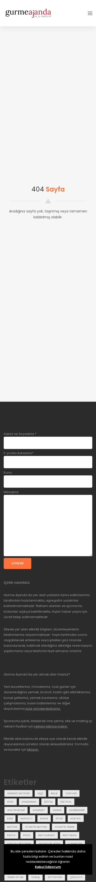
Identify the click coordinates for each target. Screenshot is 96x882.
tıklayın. (33, 749)
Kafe (10, 818)
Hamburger (77, 810)
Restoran (70, 835)
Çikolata (76, 877)
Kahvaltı (26, 818)
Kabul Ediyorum (48, 867)
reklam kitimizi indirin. (50, 726)
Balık (54, 793)
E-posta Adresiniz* (18, 453)
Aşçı (40, 793)
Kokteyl (75, 818)
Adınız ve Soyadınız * (20, 434)
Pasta (11, 835)
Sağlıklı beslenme (19, 843)
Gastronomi (16, 810)
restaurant (46, 835)
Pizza (27, 835)
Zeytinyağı (55, 877)
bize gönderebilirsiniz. (43, 708)
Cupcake (71, 793)
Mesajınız (11, 492)
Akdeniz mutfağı (18, 793)
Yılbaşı (35, 877)
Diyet (10, 801)
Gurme (57, 810)
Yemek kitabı (15, 877)
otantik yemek (64, 827)
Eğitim (48, 801)
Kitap (59, 818)
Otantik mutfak (36, 827)
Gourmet (38, 810)
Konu (8, 472)
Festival (66, 801)
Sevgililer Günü (49, 843)
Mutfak (12, 827)
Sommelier (75, 843)
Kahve (44, 818)
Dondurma (29, 801)
